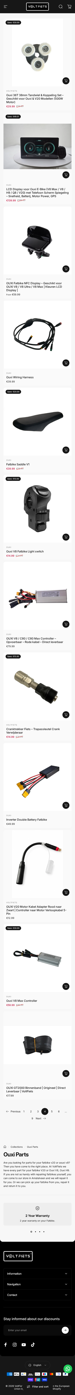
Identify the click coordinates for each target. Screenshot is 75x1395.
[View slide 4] (44, 1232)
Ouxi (8, 185)
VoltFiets (11, 91)
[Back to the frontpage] (4, 1146)
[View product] (65, 80)
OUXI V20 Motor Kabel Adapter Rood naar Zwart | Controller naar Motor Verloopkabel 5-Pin (36, 910)
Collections (17, 1146)
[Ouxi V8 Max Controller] (37, 958)
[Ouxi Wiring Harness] (37, 335)
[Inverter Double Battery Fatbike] (37, 777)
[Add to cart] (65, 174)
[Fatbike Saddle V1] (37, 422)
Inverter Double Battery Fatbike (26, 819)
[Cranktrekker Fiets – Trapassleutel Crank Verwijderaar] (37, 686)
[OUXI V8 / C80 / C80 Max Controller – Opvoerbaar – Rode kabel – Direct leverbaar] (37, 596)
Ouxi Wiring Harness (20, 377)
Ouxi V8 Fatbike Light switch (25, 551)
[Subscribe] (65, 1330)
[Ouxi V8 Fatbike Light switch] (37, 509)
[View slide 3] (40, 1232)
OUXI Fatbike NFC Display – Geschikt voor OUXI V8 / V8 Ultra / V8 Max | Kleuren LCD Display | (34, 286)
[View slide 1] (31, 1232)
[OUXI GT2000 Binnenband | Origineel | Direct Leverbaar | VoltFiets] (37, 1045)
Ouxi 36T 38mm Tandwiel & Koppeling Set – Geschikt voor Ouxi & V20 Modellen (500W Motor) (34, 98)
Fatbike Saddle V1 (17, 464)
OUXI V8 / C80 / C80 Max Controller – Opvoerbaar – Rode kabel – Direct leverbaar (34, 640)
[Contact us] (67, 1369)
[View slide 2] (35, 1232)
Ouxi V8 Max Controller (21, 1000)
